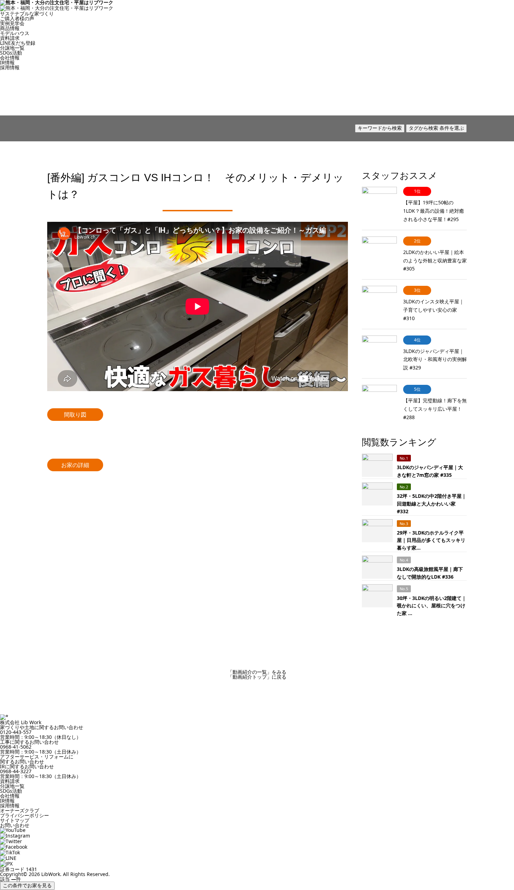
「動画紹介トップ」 (257, 676)
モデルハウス (14, 33)
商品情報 (10, 28)
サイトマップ (14, 820)
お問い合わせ (14, 825)
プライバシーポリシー (24, 815)
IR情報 (7, 62)
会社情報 (10, 57)
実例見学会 (12, 23)
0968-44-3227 (15, 771)
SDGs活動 (11, 52)
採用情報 (10, 67)
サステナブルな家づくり (27, 13)
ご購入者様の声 (17, 18)
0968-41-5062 (15, 746)
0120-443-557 (15, 732)
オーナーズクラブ (19, 810)
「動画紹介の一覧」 (257, 672)
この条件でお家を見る (27, 885)
